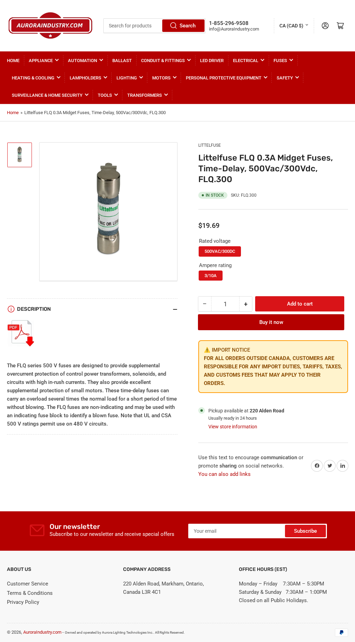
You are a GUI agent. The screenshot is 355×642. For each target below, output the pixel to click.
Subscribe (305, 531)
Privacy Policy (23, 602)
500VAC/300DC (220, 251)
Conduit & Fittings (163, 60)
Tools (105, 95)
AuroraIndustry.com (42, 632)
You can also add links (224, 474)
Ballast (122, 60)
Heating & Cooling (33, 77)
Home (13, 60)
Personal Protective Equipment (223, 77)
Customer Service (27, 584)
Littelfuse (209, 145)
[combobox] (154, 25)
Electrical (245, 60)
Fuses (280, 60)
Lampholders (85, 77)
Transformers (144, 95)
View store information (232, 426)
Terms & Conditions (30, 593)
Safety (285, 77)
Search (188, 26)
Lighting (126, 77)
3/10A (211, 275)
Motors (161, 77)
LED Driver (212, 60)
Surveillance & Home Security (47, 95)
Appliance (41, 60)
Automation (82, 60)
